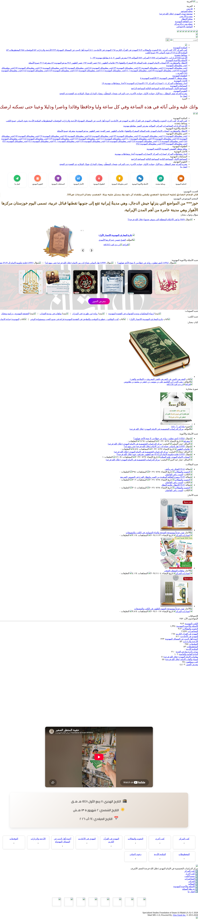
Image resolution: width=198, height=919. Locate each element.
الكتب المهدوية (191, 623)
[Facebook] (197, 31)
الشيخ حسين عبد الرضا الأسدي (112, 240)
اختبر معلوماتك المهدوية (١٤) (35, 70)
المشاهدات (151, 441)
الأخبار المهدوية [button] (180, 151)
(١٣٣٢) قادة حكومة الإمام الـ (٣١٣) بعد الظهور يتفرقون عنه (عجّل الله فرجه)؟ (43, 263)
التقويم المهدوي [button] (180, 162)
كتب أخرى (165, 50)
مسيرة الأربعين (186, 16)
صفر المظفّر (169, 93)
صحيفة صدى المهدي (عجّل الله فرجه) (176, 14)
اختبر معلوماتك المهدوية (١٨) (118, 141)
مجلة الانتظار (187, 19)
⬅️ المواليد (193, 884)
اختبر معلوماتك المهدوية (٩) (164, 70)
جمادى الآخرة (136, 93)
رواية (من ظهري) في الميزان (129, 313)
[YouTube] (186, 31)
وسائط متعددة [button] (181, 123)
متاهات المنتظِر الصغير (174, 570)
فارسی (189, 9)
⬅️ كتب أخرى (191, 873)
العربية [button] (190, 1)
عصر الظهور (75, 63)
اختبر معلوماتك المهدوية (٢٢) (15, 141)
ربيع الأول (159, 93)
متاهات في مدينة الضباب (94, 313)
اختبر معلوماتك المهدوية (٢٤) (148, 144)
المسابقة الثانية (166, 88)
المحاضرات (158, 58)
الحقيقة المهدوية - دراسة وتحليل (59, 313)
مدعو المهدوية (59, 63)
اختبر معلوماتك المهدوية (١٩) (92, 141)
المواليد (132, 58)
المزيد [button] (184, 98)
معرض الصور (118, 58)
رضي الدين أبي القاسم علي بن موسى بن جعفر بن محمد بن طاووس (153, 382)
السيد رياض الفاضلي (174, 474)
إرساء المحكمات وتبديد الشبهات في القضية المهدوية (175, 313)
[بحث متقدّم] (171, 40)
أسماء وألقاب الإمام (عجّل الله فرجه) (181, 659)
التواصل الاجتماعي (184, 26)
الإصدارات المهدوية (134, 83)
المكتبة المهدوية (180, 47)
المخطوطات (13, 50)
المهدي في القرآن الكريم (125, 50)
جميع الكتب (150, 52)
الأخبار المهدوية (180, 81)
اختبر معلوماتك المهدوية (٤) (101, 68)
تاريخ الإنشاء (175, 441)
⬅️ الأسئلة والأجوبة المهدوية (185, 886)
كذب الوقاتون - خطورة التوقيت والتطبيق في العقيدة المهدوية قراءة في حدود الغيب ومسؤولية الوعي (118, 319)
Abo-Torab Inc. (179, 915)
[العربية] (194, 113)
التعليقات (133, 441)
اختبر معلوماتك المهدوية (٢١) (41, 141)
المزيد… (179, 73)
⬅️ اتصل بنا (193, 891)
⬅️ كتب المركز (191, 871)
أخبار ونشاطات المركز (175, 83)
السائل (187, 444)
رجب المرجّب (123, 93)
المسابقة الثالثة (152, 88)
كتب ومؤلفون (192, 662)
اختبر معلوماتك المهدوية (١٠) (139, 70)
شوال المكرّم (83, 93)
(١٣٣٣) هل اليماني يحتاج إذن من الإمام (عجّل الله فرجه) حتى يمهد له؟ (119, 263)
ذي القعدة (72, 93)
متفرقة (45, 63)
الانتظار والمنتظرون (177, 63)
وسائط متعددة (181, 55)
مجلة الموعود (187, 11)
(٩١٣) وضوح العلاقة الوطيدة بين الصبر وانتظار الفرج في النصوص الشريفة (152, 477)
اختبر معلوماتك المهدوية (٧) (27, 68)
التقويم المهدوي (180, 91)
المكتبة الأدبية (179, 52)
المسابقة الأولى (180, 88)
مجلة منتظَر (181, 78)
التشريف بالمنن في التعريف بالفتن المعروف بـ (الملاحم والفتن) (157, 379)
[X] (191, 31)
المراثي (144, 58)
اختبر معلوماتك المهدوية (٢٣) (174, 144)
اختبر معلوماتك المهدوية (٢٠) (66, 141)
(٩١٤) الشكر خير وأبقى (175, 469)
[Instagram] (189, 31)
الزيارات (171, 58)
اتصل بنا (183, 96)
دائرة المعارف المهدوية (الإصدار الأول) (115, 235)
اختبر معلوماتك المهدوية (176, 65)
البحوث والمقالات (148, 50)
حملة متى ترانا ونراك (183, 24)
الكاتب (187, 474)
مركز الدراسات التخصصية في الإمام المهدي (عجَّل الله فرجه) (156, 429)
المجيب (166, 444)
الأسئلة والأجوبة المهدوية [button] (176, 128)
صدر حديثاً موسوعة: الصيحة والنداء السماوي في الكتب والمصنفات (155, 532)
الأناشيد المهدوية (148, 78)
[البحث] (168, 39)
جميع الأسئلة (34, 63)
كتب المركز (180, 50)
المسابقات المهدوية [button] (178, 156)
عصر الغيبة (90, 63)
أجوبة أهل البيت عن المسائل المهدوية (181, 639)
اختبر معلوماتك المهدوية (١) (175, 68)
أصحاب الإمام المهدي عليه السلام (150, 63)
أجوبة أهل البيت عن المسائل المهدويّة (70, 50)
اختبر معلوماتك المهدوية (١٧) (144, 141)
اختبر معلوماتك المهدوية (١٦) (170, 141)
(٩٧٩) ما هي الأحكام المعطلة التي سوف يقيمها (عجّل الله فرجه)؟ (156, 219)
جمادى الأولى (148, 93)
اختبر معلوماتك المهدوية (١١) (113, 70)
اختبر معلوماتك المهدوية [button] (176, 133)
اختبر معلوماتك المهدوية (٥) (76, 68)
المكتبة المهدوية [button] (180, 118)
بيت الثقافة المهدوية (184, 21)
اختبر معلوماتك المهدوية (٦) (51, 68)
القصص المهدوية (165, 78)
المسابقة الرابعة (138, 88)
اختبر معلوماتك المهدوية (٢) (150, 68)
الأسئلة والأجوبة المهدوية (176, 60)
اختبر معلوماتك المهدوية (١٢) (87, 70)
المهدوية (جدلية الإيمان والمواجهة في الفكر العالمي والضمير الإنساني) (32, 319)
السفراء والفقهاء (124, 63)
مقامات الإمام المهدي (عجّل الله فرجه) (181, 657)
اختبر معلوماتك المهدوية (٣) (125, 68)
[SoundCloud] (183, 31)
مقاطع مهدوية (99, 58)
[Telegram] (194, 31)
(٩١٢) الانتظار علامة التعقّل (173, 485)
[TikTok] (181, 31)
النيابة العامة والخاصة (188, 654)
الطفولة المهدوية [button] (179, 146)
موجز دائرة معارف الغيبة (187, 652)
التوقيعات (27, 50)
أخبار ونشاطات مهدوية (113, 83)
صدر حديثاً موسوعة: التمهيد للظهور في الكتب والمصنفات (159, 609)
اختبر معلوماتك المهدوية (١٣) (61, 70)
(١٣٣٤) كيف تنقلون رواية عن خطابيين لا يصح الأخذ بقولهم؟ (159, 438)
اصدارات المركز (153, 83)
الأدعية (182, 58)
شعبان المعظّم (110, 93)
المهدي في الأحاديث (100, 50)
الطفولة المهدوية (179, 75)
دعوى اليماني (163, 52)
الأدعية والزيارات (43, 50)
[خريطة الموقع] (178, 31)
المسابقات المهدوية (178, 86)
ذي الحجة (64, 93)
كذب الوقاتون (28, 313)
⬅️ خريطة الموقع (190, 889)
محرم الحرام (181, 93)
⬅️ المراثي (193, 881)
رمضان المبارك (96, 93)
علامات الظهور (106, 63)
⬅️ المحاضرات (191, 879)
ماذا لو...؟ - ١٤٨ (178, 426)
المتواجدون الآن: (191, 618)
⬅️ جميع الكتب (191, 876)
